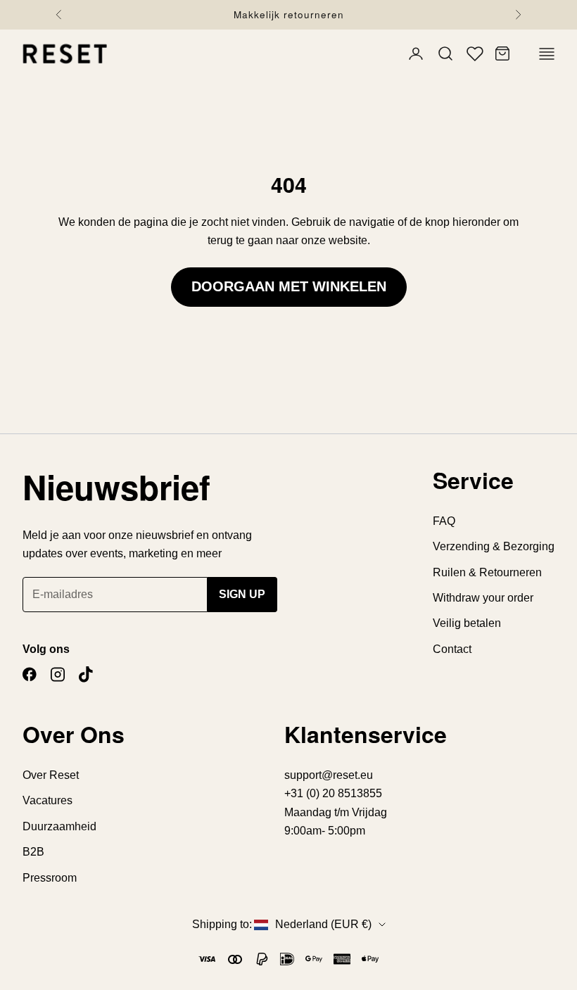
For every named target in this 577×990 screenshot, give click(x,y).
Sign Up (242, 594)
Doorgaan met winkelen (288, 286)
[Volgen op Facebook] (30, 674)
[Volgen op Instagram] (58, 674)
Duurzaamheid (59, 826)
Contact (452, 649)
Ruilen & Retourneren (487, 572)
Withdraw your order (483, 598)
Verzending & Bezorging (493, 546)
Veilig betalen (467, 623)
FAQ (444, 521)
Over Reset (51, 775)
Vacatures (47, 800)
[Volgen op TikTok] (86, 674)
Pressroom (50, 878)
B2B (33, 852)
